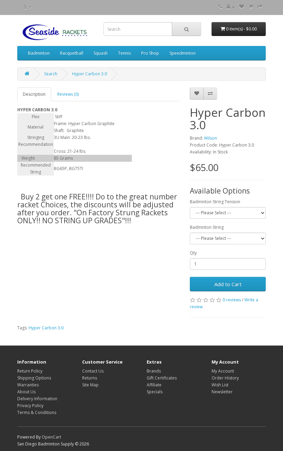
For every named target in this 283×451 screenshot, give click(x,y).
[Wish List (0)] (241, 7)
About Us (26, 392)
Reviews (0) (68, 94)
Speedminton (182, 53)
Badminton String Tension (215, 202)
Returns (89, 378)
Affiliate (154, 385)
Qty (193, 253)
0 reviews (232, 300)
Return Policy (29, 371)
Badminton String (207, 227)
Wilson (210, 138)
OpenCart (51, 437)
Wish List (220, 385)
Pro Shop (150, 53)
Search (50, 74)
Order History (225, 378)
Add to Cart (228, 284)
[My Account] (231, 7)
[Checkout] (259, 7)
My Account (223, 371)
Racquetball (71, 53)
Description (34, 94)
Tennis (124, 53)
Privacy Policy (30, 405)
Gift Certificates (162, 378)
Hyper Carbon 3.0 (89, 74)
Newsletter (222, 392)
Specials (155, 392)
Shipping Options (34, 378)
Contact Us (93, 371)
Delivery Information (37, 399)
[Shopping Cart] (250, 7)
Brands (154, 371)
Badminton (39, 53)
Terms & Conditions (36, 412)
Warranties (28, 385)
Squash (101, 53)
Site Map (90, 385)
